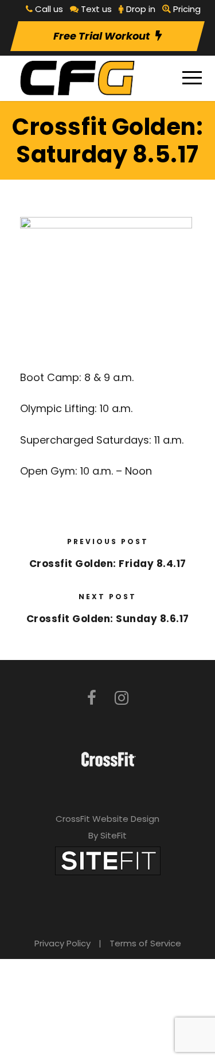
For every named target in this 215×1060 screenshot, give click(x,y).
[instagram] (121, 698)
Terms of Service (145, 943)
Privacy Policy (62, 943)
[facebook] (91, 698)
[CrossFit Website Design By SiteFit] (108, 860)
